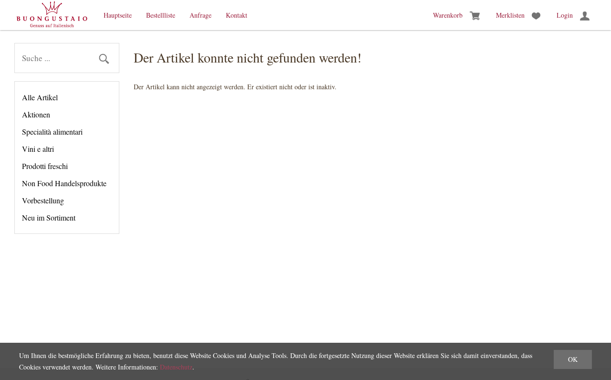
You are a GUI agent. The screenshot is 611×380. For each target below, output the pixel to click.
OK (573, 359)
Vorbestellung (43, 200)
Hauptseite (118, 15)
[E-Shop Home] (51, 15)
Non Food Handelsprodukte (64, 183)
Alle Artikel (40, 97)
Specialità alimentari (52, 132)
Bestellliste (160, 15)
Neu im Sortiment (48, 217)
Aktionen (36, 114)
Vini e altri (38, 149)
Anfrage (200, 15)
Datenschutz (176, 366)
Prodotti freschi (45, 166)
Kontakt (236, 15)
